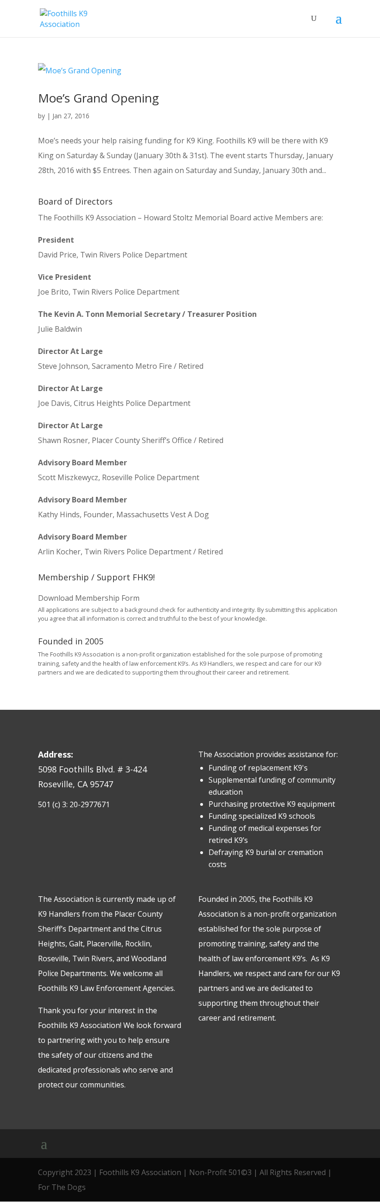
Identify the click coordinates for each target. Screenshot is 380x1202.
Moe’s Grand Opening (98, 98)
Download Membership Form (88, 598)
